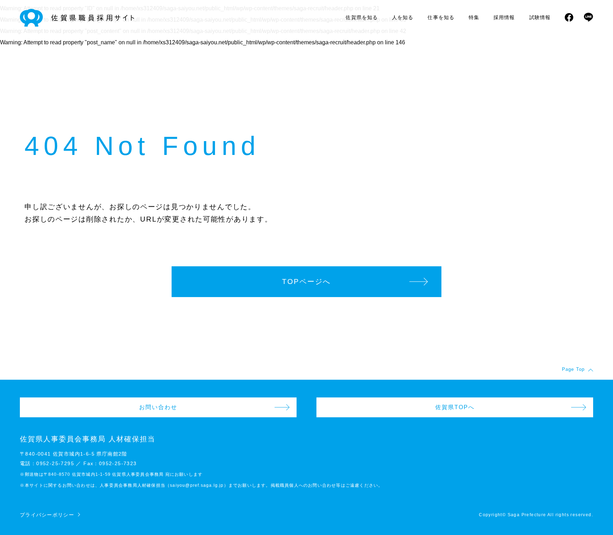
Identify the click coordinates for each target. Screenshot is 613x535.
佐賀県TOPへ (455, 407)
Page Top (573, 369)
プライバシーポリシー (47, 514)
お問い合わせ (158, 407)
